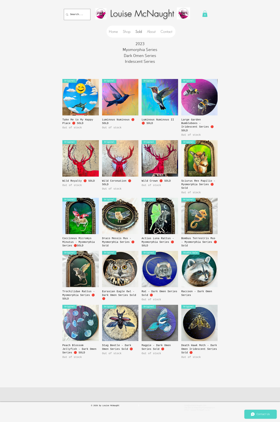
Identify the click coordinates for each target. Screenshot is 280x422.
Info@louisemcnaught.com (195, 405)
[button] (205, 14)
